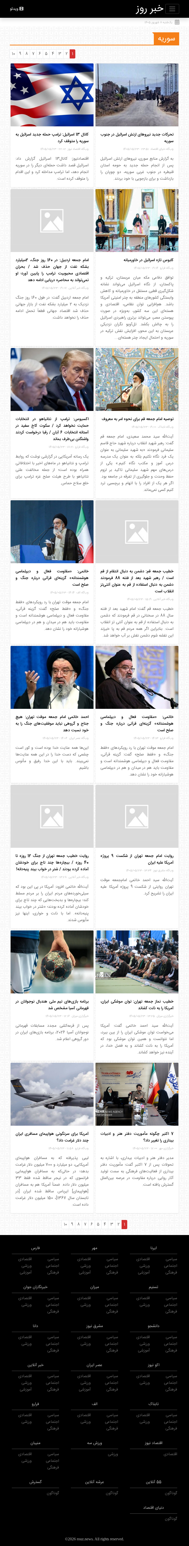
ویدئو (14, 9)
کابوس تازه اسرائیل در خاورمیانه (148, 260)
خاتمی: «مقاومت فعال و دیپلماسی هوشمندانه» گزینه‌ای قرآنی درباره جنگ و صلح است (52, 578)
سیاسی (171, 1259)
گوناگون (171, 1493)
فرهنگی (171, 1272)
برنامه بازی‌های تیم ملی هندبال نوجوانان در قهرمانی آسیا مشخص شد (52, 1005)
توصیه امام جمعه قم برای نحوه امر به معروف (137, 419)
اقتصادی (143, 1259)
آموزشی (144, 1272)
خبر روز (149, 9)
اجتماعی (170, 1266)
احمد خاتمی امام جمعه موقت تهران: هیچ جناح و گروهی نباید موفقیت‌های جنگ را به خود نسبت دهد (52, 724)
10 (13, 54)
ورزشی (145, 1266)
